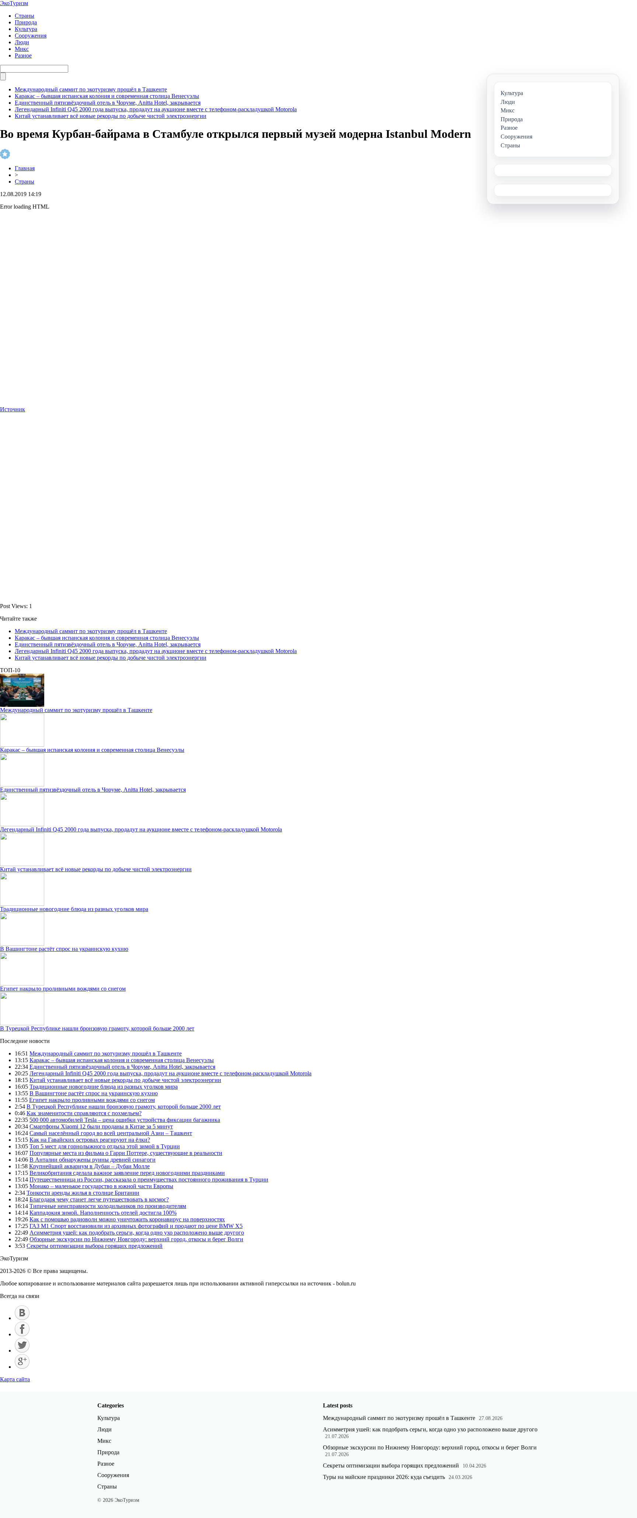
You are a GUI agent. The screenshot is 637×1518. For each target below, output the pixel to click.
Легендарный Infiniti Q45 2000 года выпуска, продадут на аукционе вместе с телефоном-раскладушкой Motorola (156, 109)
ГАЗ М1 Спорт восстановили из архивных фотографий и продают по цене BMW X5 (136, 1226)
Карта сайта (15, 1379)
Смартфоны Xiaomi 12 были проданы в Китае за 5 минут (101, 1126)
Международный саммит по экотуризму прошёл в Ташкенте (91, 89)
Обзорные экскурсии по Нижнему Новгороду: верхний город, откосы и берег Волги (136, 1239)
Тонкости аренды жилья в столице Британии (83, 1193)
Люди (22, 42)
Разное (23, 55)
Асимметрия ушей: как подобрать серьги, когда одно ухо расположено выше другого (136, 1232)
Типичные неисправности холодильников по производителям (107, 1206)
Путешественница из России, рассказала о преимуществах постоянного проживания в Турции (148, 1179)
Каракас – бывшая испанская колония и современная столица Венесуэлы (107, 96)
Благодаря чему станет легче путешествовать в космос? (99, 1199)
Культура (26, 29)
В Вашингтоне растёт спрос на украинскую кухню (64, 949)
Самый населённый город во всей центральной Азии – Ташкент (110, 1133)
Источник (12, 409)
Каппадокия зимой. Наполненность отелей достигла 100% (103, 1213)
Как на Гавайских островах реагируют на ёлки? (89, 1140)
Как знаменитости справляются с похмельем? (84, 1113)
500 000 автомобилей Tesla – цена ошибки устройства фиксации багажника (124, 1120)
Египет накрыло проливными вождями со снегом (63, 988)
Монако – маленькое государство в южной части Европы (101, 1186)
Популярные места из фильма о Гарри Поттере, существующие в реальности (125, 1153)
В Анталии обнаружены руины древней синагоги (92, 1159)
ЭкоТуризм (14, 3)
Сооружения (30, 35)
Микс (22, 49)
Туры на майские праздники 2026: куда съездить (384, 1477)
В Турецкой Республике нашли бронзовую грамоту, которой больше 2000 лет (97, 1028)
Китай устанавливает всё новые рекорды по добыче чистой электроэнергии (110, 116)
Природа (26, 22)
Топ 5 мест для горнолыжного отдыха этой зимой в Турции (104, 1146)
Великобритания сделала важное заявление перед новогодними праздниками (127, 1173)
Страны (24, 16)
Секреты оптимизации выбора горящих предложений (95, 1246)
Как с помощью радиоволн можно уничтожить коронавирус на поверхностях (127, 1219)
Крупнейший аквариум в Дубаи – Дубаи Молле (89, 1166)
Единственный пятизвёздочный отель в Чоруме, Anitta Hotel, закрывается (108, 103)
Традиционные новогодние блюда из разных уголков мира (74, 909)
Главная (25, 168)
